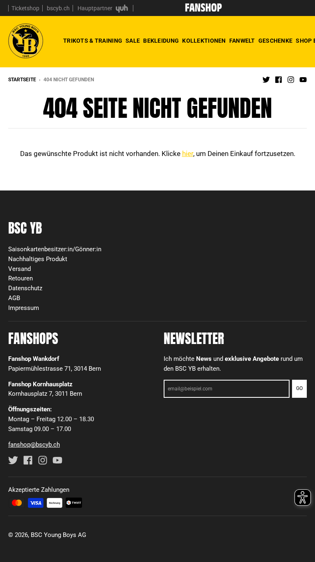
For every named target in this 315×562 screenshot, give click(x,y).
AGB (14, 298)
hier (187, 153)
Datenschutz (25, 288)
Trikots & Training (92, 40)
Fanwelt (242, 40)
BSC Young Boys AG (58, 535)
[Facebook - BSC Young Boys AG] (278, 79)
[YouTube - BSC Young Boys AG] (303, 79)
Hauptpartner (96, 8)
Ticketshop (25, 8)
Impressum (23, 308)
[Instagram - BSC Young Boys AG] (290, 79)
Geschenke (275, 40)
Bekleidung (161, 40)
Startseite (22, 80)
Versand (19, 269)
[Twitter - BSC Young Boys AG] (266, 79)
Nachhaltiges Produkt (37, 259)
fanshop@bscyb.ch (34, 444)
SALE (133, 40)
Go (299, 388)
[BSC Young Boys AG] (203, 9)
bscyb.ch (58, 8)
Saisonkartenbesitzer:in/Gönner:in (54, 249)
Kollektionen (204, 40)
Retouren (20, 278)
